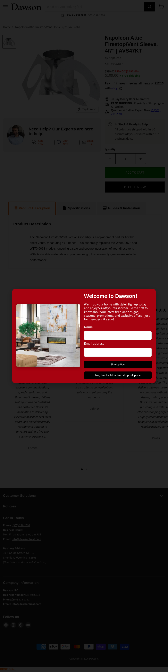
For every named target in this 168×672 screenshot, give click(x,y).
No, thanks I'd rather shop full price (118, 375)
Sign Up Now (118, 364)
